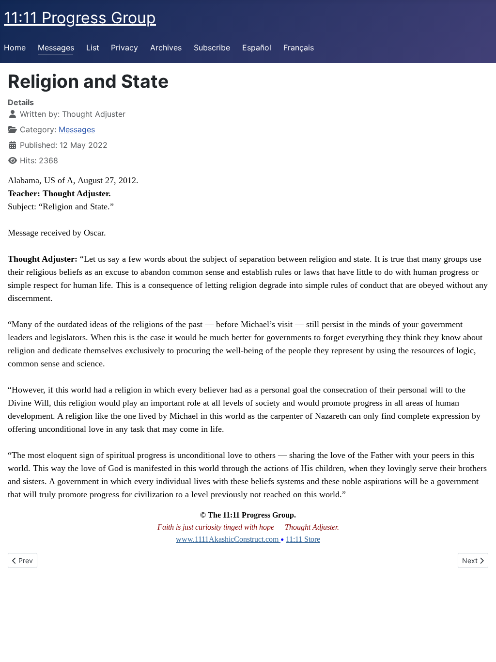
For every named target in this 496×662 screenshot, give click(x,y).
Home (15, 47)
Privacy (124, 47)
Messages (56, 47)
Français (298, 47)
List (92, 47)
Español (256, 47)
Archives (166, 47)
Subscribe (212, 47)
